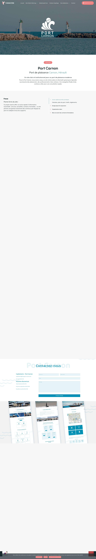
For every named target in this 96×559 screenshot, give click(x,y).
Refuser (45, 557)
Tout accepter (39, 557)
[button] (66, 101)
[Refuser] (94, 556)
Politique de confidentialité (55, 557)
